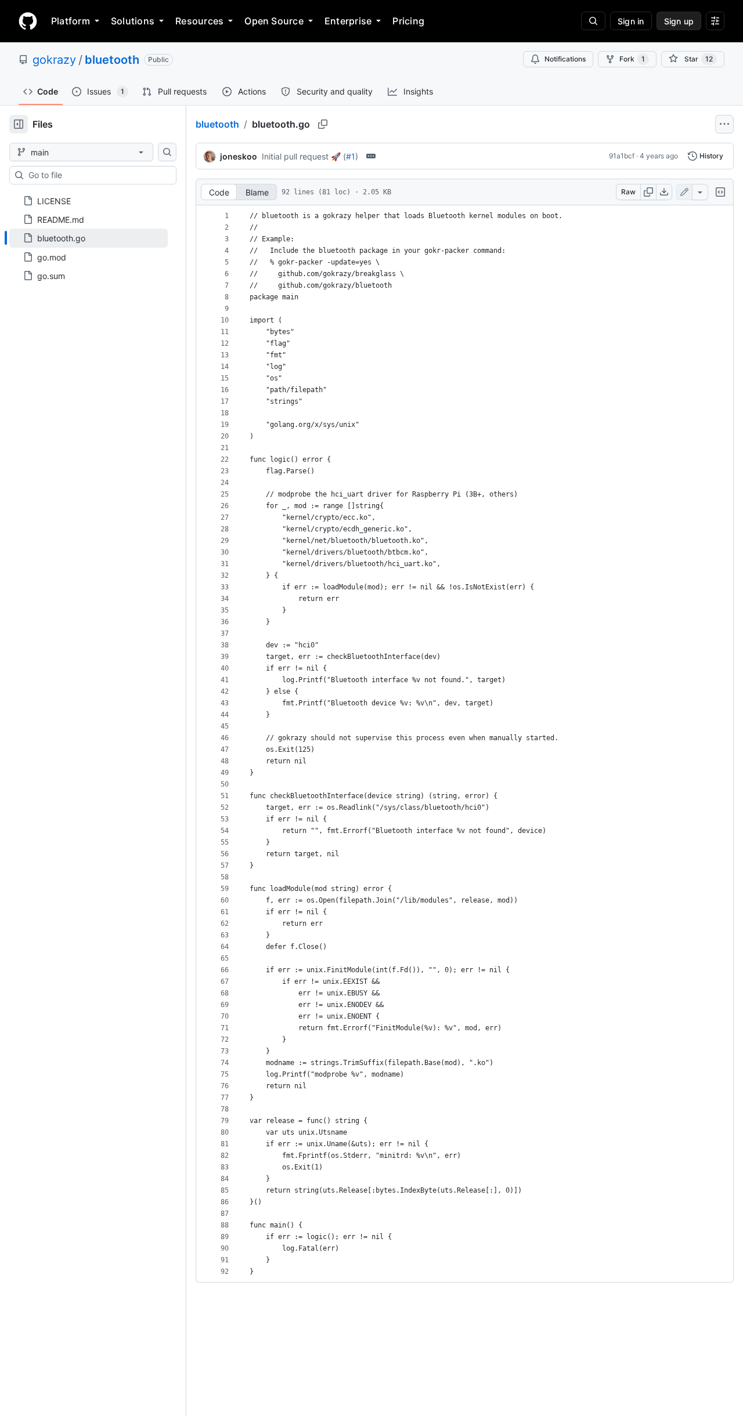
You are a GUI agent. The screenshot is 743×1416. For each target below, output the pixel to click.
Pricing (408, 21)
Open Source (274, 21)
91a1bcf (621, 155)
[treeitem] (88, 238)
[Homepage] (28, 21)
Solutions (132, 21)
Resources (199, 21)
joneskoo (238, 156)
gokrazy (54, 60)
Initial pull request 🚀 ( (304, 156)
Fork (632, 59)
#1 (350, 156)
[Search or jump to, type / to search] (593, 21)
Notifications (565, 59)
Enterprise (348, 21)
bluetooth (112, 60)
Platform (70, 21)
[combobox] (97, 175)
